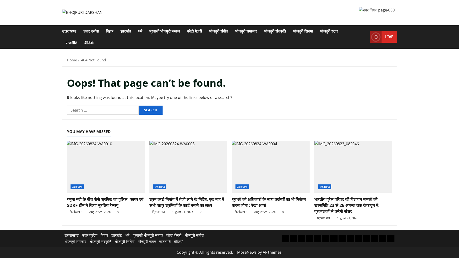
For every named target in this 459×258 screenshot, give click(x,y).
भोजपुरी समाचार (246, 31)
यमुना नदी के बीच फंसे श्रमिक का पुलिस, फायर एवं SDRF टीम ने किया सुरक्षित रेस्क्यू (105, 202)
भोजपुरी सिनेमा (303, 31)
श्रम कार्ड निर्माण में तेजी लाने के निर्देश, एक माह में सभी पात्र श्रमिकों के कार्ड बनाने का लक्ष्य (186, 202)
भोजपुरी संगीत (218, 31)
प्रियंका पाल (76, 212)
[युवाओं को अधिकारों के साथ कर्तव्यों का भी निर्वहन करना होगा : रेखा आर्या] (271, 167)
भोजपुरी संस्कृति (275, 31)
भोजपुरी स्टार (329, 31)
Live (389, 36)
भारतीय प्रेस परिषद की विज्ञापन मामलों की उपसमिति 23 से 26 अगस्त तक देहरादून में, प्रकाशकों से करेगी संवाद (346, 205)
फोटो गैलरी (194, 31)
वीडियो (89, 42)
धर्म (140, 31)
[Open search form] (364, 37)
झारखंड (125, 31)
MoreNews (247, 252)
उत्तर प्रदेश (91, 31)
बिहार (109, 31)
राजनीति (71, 42)
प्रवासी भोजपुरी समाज (164, 31)
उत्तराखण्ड (69, 31)
